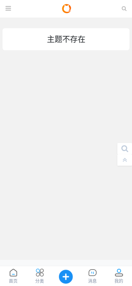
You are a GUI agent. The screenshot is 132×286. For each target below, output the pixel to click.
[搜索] (124, 148)
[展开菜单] (8, 9)
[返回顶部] (124, 160)
